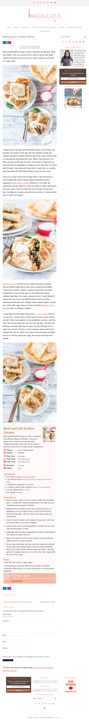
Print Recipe (35, 47)
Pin (53, 441)
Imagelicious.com (44, 15)
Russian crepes (9, 284)
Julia (19, 468)
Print (48, 441)
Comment (6, 621)
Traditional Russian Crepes (25, 477)
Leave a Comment (32, 38)
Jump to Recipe (25, 47)
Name (5, 635)
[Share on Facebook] (4, 42)
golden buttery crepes (20, 183)
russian (13, 595)
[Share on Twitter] (7, 42)
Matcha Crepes (48, 305)
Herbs (9, 594)
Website (5, 648)
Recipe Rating (7, 614)
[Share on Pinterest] (9, 42)
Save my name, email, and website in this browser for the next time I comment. (26, 656)
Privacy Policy (58, 717)
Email (5, 641)
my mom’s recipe (41, 314)
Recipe (15, 594)
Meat (12, 594)
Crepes (10, 595)
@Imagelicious (17, 581)
